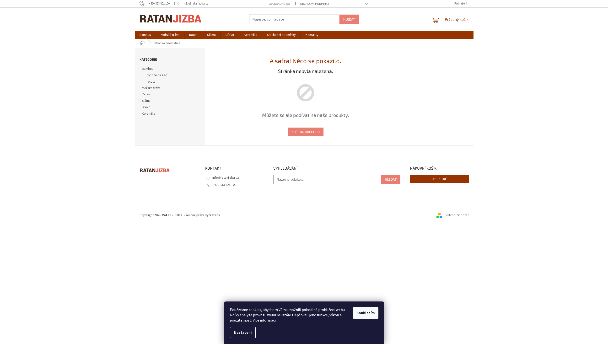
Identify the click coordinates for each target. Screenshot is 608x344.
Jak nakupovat (280, 4)
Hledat (349, 19)
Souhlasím (365, 313)
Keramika (148, 113)
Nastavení (243, 332)
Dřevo (146, 107)
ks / (439, 179)
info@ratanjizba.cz (225, 177)
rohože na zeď (157, 75)
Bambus (147, 68)
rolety (151, 81)
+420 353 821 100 (224, 185)
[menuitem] (145, 35)
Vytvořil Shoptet (457, 215)
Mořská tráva (151, 88)
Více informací (264, 320)
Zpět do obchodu (305, 132)
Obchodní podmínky (314, 4)
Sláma (146, 100)
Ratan (146, 94)
